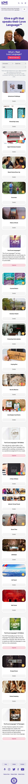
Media (14, 764)
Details (14, 101)
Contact (22, 764)
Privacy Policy (14, 774)
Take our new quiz (14, 57)
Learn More (16, 10)
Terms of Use (7, 774)
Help (6, 764)
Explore (14, 265)
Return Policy (21, 774)
